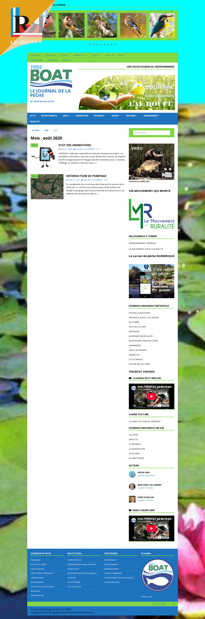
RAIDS (121, 55)
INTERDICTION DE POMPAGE (86, 176)
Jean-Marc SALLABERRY (85, 149)
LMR (173, 604)
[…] (95, 162)
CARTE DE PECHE (74, 560)
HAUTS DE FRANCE (138, 350)
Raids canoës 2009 (143, 510)
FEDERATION (82, 115)
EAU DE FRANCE (73, 582)
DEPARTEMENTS (49, 115)
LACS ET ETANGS (74, 586)
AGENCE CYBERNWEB (113, 573)
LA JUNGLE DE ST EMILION (147, 378)
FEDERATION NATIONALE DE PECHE (81, 564)
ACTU (32, 115)
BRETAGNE (134, 331)
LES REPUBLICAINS (112, 582)
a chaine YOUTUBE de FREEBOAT (145, 421)
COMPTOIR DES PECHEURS (42, 573)
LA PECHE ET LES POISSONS (42, 586)
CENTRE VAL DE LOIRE (139, 364)
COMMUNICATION (79, 55)
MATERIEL (131, 115)
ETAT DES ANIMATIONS (75, 145)
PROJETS (95, 55)
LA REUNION (135, 444)
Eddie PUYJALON (146, 497)
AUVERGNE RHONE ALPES (141, 336)
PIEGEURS (71, 577)
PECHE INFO (35, 591)
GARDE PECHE (73, 569)
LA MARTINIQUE (136, 458)
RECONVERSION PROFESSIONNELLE (82, 573)
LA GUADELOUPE (137, 449)
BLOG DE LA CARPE (38, 564)
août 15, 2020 (73, 180)
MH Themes (87, 612)
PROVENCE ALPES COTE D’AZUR (144, 317)
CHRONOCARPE (37, 577)
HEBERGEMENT (151, 115)
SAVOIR (115, 115)
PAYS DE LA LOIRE (137, 326)
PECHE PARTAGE (37, 569)
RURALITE (35, 121)
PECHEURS (99, 115)
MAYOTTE (133, 439)
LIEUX (65, 115)
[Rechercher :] (151, 132)
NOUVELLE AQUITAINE (139, 312)
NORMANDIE (135, 345)
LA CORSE (133, 434)
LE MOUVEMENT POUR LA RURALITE (146, 249)
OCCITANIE (134, 322)
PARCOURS (109, 55)
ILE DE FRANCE (136, 359)
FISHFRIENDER (110, 560)
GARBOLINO (36, 560)
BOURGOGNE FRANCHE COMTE (143, 340)
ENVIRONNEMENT (111, 569)
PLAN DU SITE (146, 596)
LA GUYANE (134, 453)
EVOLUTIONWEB (111, 564)
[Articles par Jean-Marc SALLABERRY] (132, 488)
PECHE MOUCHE (37, 595)
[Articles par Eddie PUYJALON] (132, 500)
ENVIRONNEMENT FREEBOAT (142, 243)
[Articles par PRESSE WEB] (132, 476)
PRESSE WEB (143, 472)
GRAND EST (134, 354)
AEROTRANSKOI (37, 582)
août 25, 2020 (66, 149)
